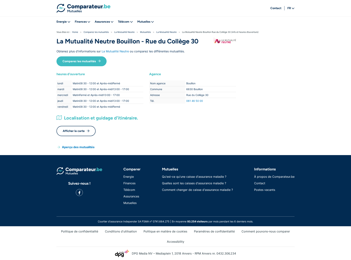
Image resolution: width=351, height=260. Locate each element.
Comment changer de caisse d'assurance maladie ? (197, 190)
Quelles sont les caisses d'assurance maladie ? (194, 183)
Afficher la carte (74, 131)
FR (289, 8)
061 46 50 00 (194, 100)
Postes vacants (264, 190)
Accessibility (175, 241)
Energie (61, 21)
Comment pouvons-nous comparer (265, 231)
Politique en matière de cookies (165, 231)
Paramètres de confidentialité (214, 231)
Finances (81, 21)
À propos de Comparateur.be (274, 176)
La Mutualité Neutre (115, 51)
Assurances (102, 21)
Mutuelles (143, 21)
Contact (275, 8)
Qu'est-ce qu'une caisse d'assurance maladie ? (194, 176)
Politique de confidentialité (79, 231)
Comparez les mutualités (79, 61)
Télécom (123, 21)
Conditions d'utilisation (121, 231)
